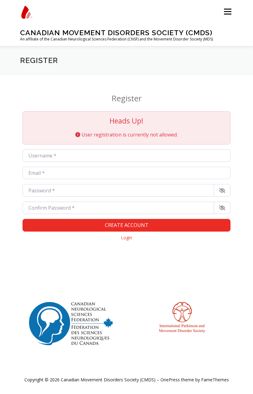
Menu (227, 11)
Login (126, 238)
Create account (126, 225)
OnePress (170, 380)
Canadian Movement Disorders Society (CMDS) (116, 32)
